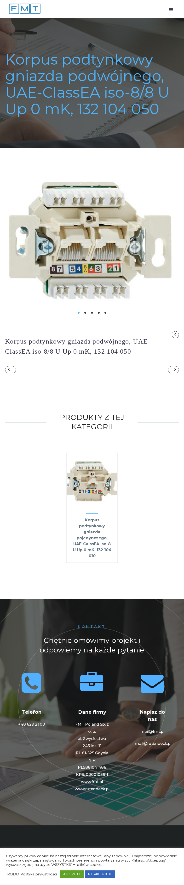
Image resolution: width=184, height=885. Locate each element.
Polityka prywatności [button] (38, 874)
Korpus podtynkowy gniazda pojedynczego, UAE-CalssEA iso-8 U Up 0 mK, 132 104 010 (92, 538)
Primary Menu (171, 9)
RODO (13, 874)
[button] (78, 312)
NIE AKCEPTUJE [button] (100, 874)
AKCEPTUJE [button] (72, 874)
